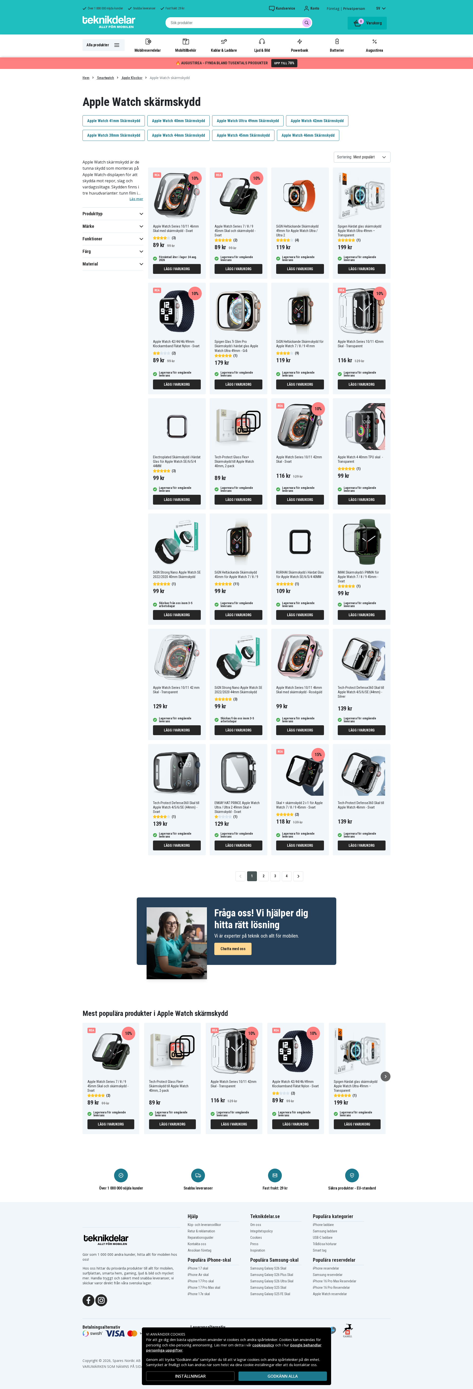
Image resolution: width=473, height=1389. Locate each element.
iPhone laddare (323, 1225)
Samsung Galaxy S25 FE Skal (270, 1294)
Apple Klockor (131, 78)
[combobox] (239, 22)
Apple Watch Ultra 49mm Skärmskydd (248, 120)
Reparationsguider (200, 1238)
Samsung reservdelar (327, 1275)
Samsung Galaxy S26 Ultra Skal (271, 1281)
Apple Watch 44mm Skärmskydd (178, 135)
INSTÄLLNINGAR (190, 1376)
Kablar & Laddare (224, 50)
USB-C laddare (323, 1238)
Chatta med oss (232, 948)
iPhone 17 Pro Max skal (204, 1288)
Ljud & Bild (262, 50)
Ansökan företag (199, 1250)
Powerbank (299, 50)
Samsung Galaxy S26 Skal (268, 1268)
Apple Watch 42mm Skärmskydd (317, 120)
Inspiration (257, 1250)
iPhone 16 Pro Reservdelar (331, 1288)
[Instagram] (101, 1300)
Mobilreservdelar (148, 50)
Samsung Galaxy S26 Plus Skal (271, 1275)
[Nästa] (385, 1076)
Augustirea (374, 50)
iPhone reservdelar (326, 1268)
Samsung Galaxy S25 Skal (268, 1288)
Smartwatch (105, 78)
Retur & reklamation (201, 1231)
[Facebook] (88, 1300)
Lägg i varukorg (177, 269)
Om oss (255, 1225)
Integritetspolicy (261, 1231)
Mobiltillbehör (185, 50)
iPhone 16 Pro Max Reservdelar (334, 1281)
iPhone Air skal (198, 1275)
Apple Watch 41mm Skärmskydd (113, 120)
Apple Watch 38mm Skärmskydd (113, 135)
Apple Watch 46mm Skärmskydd (308, 135)
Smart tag (319, 1250)
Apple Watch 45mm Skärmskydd (243, 135)
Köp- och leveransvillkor (204, 1225)
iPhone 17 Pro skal (201, 1281)
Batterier (337, 50)
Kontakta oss (197, 1244)
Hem (86, 78)
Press (254, 1244)
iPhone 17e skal (199, 1294)
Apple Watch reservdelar (330, 1294)
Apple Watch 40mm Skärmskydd (178, 120)
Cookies (256, 1238)
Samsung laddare (325, 1231)
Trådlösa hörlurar (325, 1244)
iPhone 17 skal (198, 1268)
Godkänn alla (283, 1376)
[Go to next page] (298, 876)
